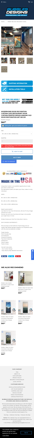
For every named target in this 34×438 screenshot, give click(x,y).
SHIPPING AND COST (17, 391)
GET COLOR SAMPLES (17, 389)
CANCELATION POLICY (17, 396)
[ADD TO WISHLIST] (5, 272)
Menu (4, 2)
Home (2, 21)
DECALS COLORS (17, 392)
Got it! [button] (26, 432)
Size (2, 130)
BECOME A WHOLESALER (17, 379)
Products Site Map (25, 415)
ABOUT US (17, 374)
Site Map (6, 415)
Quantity (3, 138)
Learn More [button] (6, 435)
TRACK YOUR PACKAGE (17, 394)
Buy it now (17, 157)
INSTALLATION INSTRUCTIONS (17, 387)
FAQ (17, 372)
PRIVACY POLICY (17, 377)
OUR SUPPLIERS (17, 375)
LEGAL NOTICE (17, 381)
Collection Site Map (14, 415)
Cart (31, 2)
